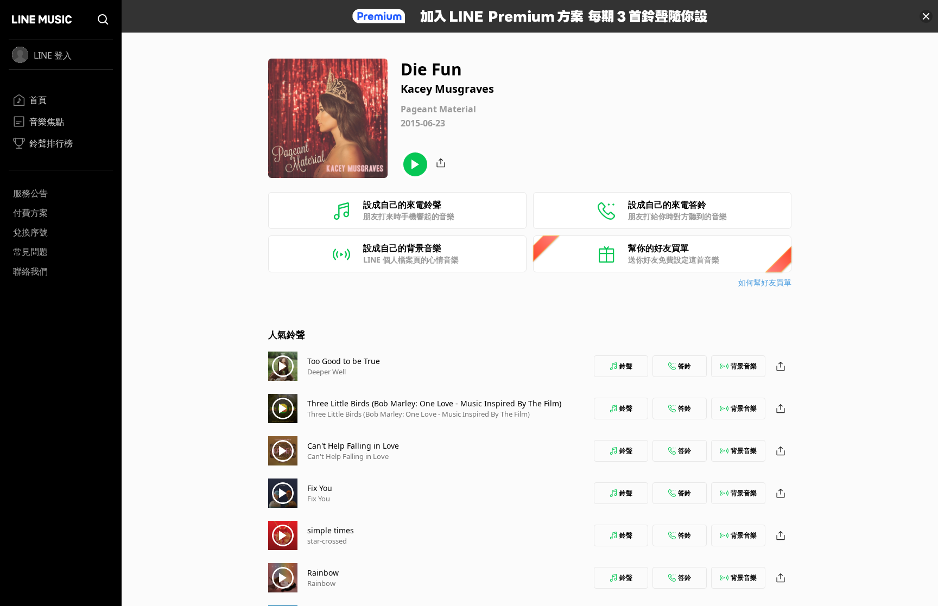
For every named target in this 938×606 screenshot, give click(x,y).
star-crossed (327, 541)
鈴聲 (625, 366)
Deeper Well (326, 372)
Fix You (319, 488)
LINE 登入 (53, 55)
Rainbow (323, 572)
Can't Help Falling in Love (353, 446)
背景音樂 (744, 366)
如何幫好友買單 (764, 282)
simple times (330, 530)
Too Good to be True (343, 361)
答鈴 (684, 366)
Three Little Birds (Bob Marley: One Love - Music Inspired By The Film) (434, 403)
